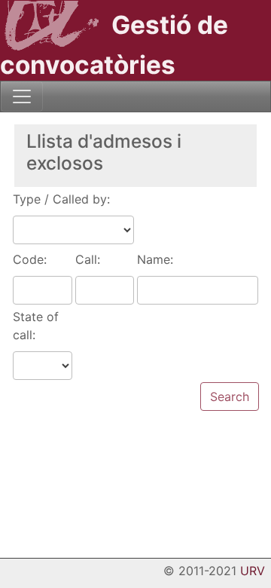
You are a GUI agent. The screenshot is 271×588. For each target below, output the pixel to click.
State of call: (36, 325)
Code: (30, 259)
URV (252, 570)
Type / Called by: (61, 199)
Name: (155, 259)
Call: (87, 259)
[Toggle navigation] (22, 96)
